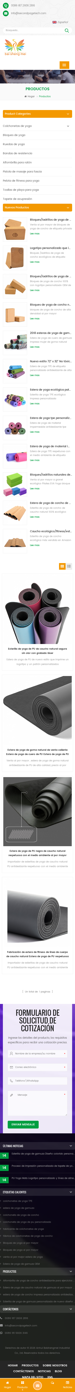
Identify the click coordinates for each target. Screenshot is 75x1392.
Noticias (44, 1371)
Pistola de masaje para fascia (22, 171)
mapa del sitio (32, 1377)
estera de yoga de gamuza (18, 1208)
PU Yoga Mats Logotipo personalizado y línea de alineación (43, 1178)
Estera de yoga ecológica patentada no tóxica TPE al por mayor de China (51, 389)
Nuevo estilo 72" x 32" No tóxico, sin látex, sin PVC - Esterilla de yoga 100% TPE (51, 361)
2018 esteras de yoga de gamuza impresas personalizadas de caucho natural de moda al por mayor (51, 333)
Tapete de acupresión (17, 199)
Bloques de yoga (14, 135)
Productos (30, 1365)
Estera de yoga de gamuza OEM (21, 1264)
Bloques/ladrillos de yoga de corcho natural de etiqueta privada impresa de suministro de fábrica (51, 276)
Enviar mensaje (23, 1124)
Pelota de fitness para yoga (21, 181)
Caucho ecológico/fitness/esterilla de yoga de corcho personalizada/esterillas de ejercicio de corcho (51, 531)
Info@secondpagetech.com (28, 13)
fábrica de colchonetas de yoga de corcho (28, 1236)
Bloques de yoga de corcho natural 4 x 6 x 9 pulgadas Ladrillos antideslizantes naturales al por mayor (51, 304)
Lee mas (34, 234)
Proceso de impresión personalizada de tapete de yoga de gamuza (43, 1166)
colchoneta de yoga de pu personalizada (27, 1222)
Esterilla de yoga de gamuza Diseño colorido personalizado (43, 1154)
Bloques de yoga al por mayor (20, 1243)
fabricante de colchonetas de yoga (23, 1229)
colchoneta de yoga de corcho (21, 1215)
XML (50, 1377)
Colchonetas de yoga (17, 126)
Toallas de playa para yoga (21, 190)
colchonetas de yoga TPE (17, 1201)
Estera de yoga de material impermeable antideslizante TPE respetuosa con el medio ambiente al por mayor (51, 446)
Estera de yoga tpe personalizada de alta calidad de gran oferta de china (51, 418)
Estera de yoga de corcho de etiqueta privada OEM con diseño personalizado (51, 503)
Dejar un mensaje (37, 1385)
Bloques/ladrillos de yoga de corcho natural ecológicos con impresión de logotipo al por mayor (51, 220)
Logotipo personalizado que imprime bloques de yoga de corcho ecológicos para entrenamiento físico (51, 248)
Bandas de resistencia (17, 153)
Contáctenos (23, 1371)
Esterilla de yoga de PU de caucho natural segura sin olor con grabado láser (37, 651)
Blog (58, 1371)
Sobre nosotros (55, 1365)
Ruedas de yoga (14, 144)
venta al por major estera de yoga (23, 1257)
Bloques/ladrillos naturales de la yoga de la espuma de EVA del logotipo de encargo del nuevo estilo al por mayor (51, 474)
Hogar (31, 96)
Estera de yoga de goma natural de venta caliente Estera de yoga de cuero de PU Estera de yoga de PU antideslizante (37, 752)
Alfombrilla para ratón (17, 162)
